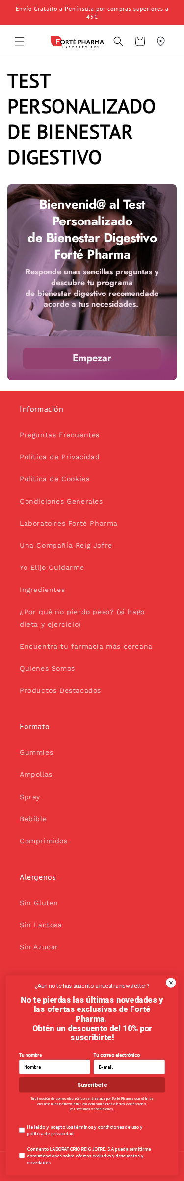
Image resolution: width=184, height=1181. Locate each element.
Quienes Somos (47, 668)
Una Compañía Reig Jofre (66, 545)
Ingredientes (42, 589)
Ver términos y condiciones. (92, 1109)
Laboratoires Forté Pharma (69, 523)
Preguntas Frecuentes (60, 435)
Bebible (33, 819)
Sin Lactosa (41, 925)
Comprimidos (44, 841)
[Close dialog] (171, 983)
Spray (30, 797)
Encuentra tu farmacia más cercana (86, 646)
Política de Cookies (54, 479)
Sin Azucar (39, 947)
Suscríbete (91, 1085)
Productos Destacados (60, 690)
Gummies (36, 752)
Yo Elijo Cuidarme (52, 567)
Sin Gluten (39, 903)
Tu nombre (30, 1054)
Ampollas (36, 774)
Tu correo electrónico (117, 1054)
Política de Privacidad (60, 457)
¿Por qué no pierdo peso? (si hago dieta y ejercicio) (82, 618)
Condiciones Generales (61, 501)
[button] (19, 41)
